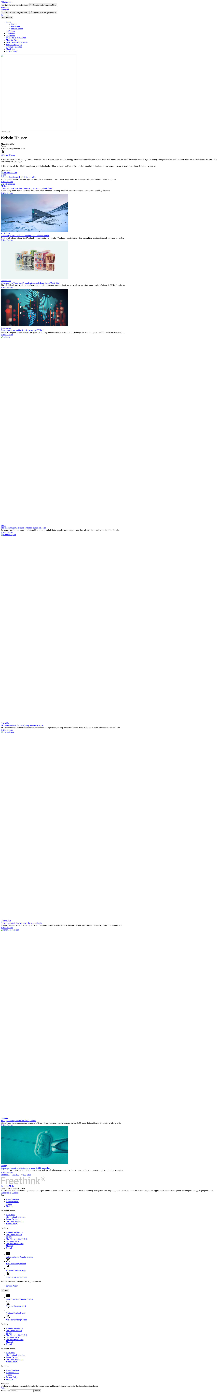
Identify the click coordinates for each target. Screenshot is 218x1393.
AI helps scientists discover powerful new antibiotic (21, 923)
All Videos (10, 31)
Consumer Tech (12, 1241)
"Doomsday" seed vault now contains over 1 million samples (25, 236)
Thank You (10, 49)
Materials (9, 1246)
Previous (4, 1175)
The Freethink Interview (15, 1217)
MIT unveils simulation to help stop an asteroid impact (22, 725)
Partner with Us (12, 1202)
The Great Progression (15, 1221)
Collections (10, 35)
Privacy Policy (17, 29)
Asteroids (5, 723)
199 (24, 1175)
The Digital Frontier (14, 1234)
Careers (14, 24)
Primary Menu (7, 17)
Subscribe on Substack (10, 1193)
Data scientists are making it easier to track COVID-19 (22, 330)
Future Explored (12, 1219)
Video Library (11, 51)
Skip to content (7, 2)
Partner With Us (12, 1373)
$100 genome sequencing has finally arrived (18, 1121)
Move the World (12, 40)
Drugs (3, 175)
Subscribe (5, 10)
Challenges (10, 33)
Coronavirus (6, 281)
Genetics (4, 1118)
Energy (9, 1237)
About (8, 22)
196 (14, 1175)
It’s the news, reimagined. (16, 38)
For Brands (15, 26)
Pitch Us (9, 1206)
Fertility (4, 1166)
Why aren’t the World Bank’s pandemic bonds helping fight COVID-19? (30, 283)
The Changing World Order (17, 1239)
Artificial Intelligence (14, 1232)
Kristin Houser (7, 182)
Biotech (9, 1248)
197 (17, 1175)
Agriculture (5, 233)
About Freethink (12, 1199)
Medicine (4, 186)
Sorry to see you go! (14, 44)
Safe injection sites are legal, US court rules (18, 177)
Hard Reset (10, 1215)
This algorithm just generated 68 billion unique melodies (23, 528)
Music (3, 525)
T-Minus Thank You (14, 47)
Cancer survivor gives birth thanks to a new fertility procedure (25, 1168)
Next (29, 1175)
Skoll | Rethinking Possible (17, 42)
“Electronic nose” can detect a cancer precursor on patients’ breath (27, 188)
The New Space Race (14, 1244)
